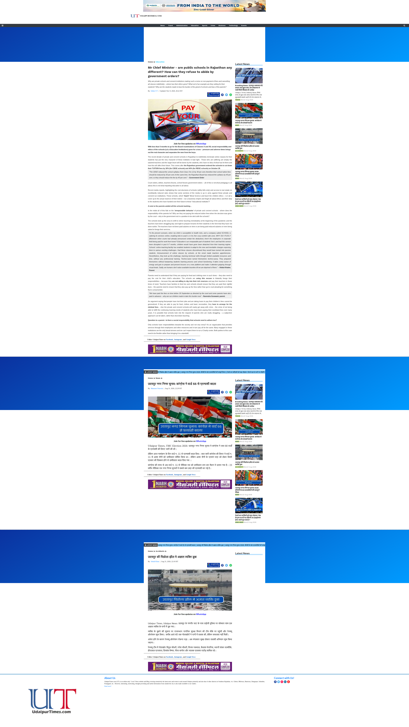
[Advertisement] (204, 42)
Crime (213, 25)
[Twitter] (278, 710)
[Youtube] (288, 710)
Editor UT (154, 91)
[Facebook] (275, 710)
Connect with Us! (284, 706)
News (162, 25)
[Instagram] (282, 710)
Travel (170, 25)
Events (244, 25)
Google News (191, 339)
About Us (109, 706)
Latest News (242, 64)
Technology (233, 25)
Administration (182, 25)
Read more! (107, 715)
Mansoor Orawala (157, 388)
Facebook (169, 339)
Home (150, 62)
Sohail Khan (155, 561)
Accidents (160, 551)
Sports (204, 25)
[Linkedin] (285, 710)
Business (222, 25)
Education (195, 25)
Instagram (178, 339)
